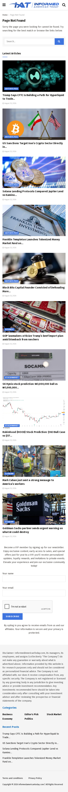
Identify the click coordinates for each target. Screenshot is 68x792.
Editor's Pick (11, 89)
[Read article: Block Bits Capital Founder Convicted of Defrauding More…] (34, 268)
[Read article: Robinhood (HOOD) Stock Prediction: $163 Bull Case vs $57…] (34, 413)
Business (9, 329)
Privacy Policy (35, 778)
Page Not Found (17, 15)
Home (5, 15)
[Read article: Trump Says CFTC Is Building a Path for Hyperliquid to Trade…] (34, 76)
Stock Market (12, 378)
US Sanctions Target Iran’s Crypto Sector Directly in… (30, 743)
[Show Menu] (4, 5)
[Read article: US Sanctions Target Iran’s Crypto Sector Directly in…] (34, 124)
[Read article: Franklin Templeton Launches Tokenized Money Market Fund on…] (34, 220)
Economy (9, 474)
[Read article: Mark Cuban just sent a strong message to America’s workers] (34, 461)
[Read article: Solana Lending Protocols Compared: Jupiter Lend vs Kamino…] (34, 172)
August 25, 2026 (10, 103)
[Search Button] (64, 5)
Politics (29, 718)
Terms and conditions (12, 778)
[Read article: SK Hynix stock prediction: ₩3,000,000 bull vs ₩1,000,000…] (34, 365)
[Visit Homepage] (34, 5)
